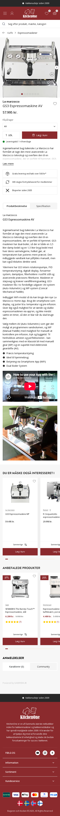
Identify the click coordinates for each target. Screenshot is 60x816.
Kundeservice (12, 781)
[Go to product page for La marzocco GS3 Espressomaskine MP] (20, 492)
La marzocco (11, 101)
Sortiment (10, 771)
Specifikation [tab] (43, 206)
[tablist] (30, 206)
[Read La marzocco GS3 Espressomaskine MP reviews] (9, 527)
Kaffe (10, 32)
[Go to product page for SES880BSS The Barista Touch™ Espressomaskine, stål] (20, 587)
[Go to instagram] (45, 753)
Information (11, 762)
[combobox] (30, 24)
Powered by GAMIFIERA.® (15, 683)
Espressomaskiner (27, 32)
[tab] (22, 94)
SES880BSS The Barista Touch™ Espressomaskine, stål (20, 610)
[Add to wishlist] (55, 103)
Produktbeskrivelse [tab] (16, 206)
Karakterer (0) (16, 666)
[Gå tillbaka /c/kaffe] (3, 33)
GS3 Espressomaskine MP (17, 514)
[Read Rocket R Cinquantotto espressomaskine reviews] (46, 527)
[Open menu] (5, 13)
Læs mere (8, 163)
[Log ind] (12, 13)
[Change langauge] (20, 803)
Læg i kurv (41, 135)
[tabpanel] (30, 308)
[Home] (30, 13)
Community (43, 666)
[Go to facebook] (52, 753)
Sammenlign (18, 544)
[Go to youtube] (37, 753)
